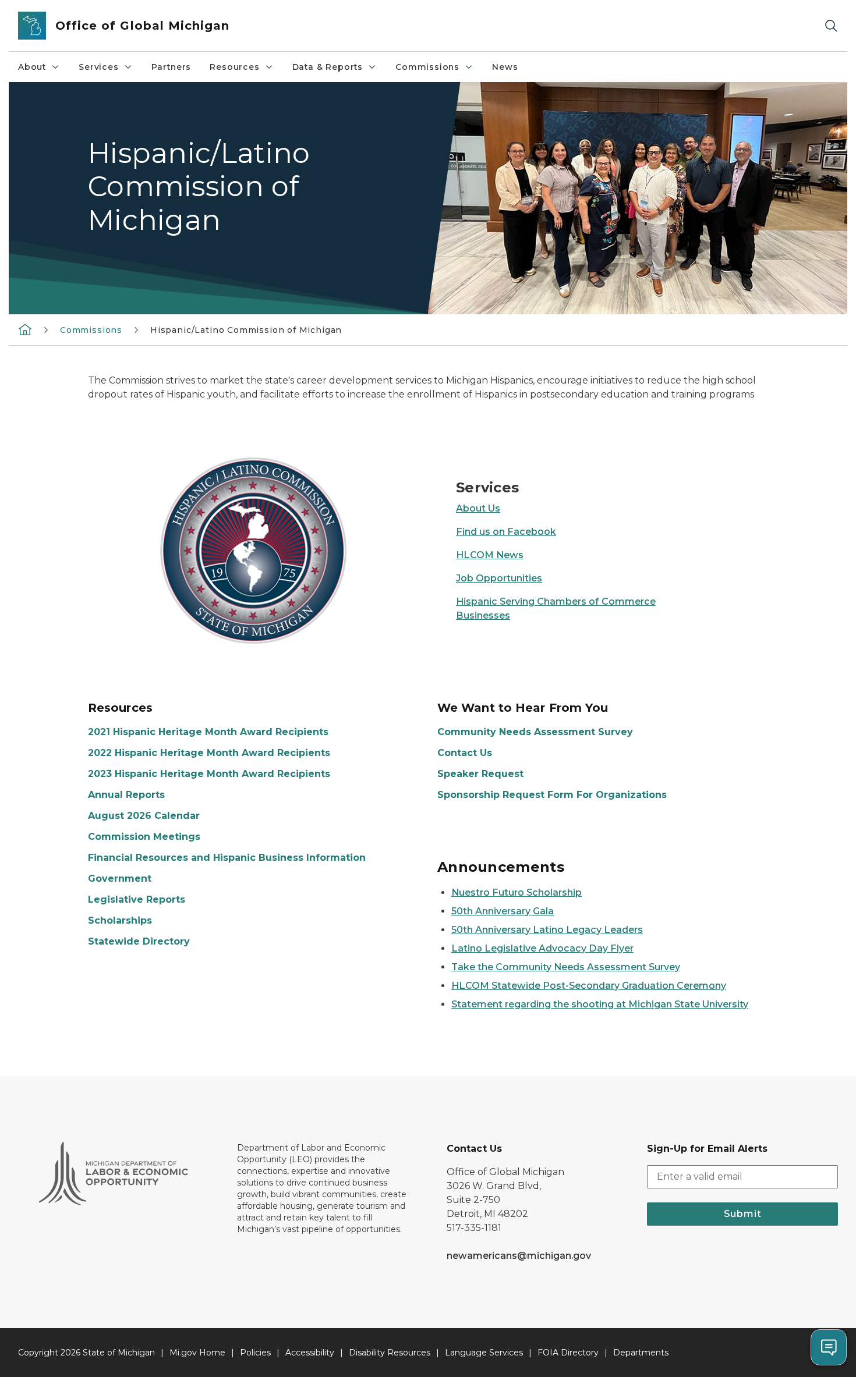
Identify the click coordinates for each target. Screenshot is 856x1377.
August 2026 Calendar (144, 815)
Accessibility (309, 1352)
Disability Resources (389, 1352)
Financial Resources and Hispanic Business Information (227, 857)
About (32, 67)
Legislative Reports (136, 899)
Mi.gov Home (197, 1352)
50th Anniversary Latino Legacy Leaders (547, 929)
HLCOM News (489, 554)
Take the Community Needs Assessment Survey (565, 967)
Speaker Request (480, 773)
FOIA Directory (568, 1352)
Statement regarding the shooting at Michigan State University (599, 1004)
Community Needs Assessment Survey (535, 731)
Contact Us (464, 752)
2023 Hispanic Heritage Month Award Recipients (209, 773)
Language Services (484, 1352)
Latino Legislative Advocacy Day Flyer (542, 948)
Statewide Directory (139, 941)
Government (119, 878)
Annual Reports (126, 794)
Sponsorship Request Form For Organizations (552, 794)
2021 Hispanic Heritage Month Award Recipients (208, 731)
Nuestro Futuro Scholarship (516, 892)
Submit (743, 1213)
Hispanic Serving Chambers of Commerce (556, 601)
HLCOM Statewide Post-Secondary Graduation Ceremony (588, 985)
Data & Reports (327, 67)
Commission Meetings (144, 836)
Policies (255, 1352)
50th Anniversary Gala (502, 911)
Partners (171, 67)
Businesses (483, 615)
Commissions (427, 67)
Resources (234, 67)
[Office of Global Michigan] (25, 329)
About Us (478, 508)
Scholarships (120, 920)
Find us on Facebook (506, 531)
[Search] (831, 26)
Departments (640, 1352)
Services (99, 67)
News (505, 67)
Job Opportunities (499, 578)
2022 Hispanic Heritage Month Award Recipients (209, 752)
